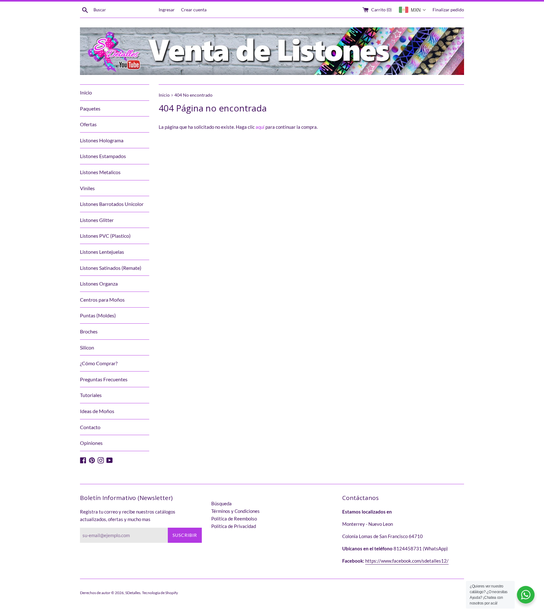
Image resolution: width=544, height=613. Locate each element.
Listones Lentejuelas (102, 252)
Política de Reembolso (234, 518)
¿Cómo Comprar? (98, 363)
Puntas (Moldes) (98, 315)
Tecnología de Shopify (160, 592)
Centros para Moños (102, 300)
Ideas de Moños (97, 411)
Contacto (90, 427)
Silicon (87, 347)
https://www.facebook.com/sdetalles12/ (407, 561)
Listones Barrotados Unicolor (112, 204)
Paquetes (90, 108)
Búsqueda (221, 503)
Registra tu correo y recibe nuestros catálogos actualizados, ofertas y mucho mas (127, 515)
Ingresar (167, 9)
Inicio (86, 92)
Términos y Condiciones (235, 511)
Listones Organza (99, 284)
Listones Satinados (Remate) (110, 268)
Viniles (87, 188)
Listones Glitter (97, 220)
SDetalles (132, 592)
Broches (89, 331)
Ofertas (88, 124)
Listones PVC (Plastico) (105, 236)
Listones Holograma (101, 140)
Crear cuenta (194, 9)
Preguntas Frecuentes (104, 379)
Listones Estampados (103, 156)
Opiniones (91, 443)
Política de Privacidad (233, 526)
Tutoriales (91, 395)
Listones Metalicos (100, 172)
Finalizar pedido (448, 9)
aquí (260, 127)
